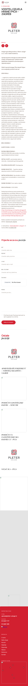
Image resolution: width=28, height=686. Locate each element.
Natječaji (3, 645)
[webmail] (4, 628)
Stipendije (4, 647)
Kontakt (3, 654)
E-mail (3, 261)
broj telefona (5, 269)
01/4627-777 (5, 621)
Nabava (3, 650)
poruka (3, 289)
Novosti (3, 642)
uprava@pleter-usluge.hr (9, 616)
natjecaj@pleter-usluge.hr (17, 226)
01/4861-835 (5, 624)
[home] (5, 2)
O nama (3, 637)
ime (2, 247)
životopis (3, 277)
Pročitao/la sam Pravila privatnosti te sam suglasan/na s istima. (14, 316)
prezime (3, 253)
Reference (4, 652)
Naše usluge (4, 640)
